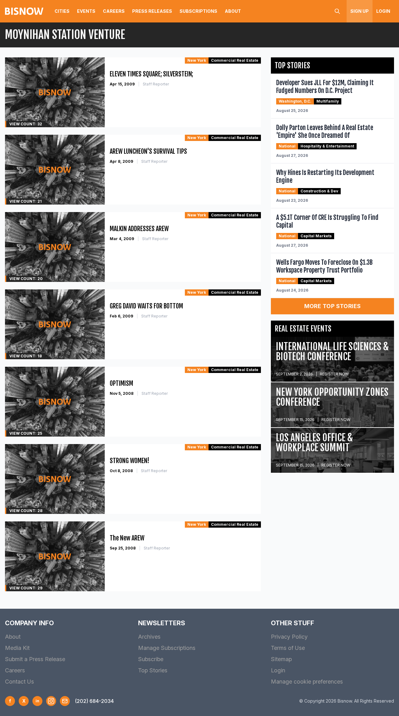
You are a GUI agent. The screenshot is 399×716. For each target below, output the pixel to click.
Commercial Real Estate (234, 60)
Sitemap (281, 659)
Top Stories (152, 670)
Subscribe (150, 659)
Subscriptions (198, 11)
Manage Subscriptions (166, 648)
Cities (62, 11)
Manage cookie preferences (307, 681)
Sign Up (359, 11)
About (233, 11)
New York (196, 60)
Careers (114, 11)
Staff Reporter (156, 84)
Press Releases (152, 11)
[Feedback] (65, 701)
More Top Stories (332, 306)
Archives (149, 636)
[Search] (337, 11)
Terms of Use (288, 648)
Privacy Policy (289, 636)
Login (383, 11)
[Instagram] (51, 701)
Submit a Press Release (35, 659)
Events (86, 11)
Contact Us (19, 681)
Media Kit (17, 648)
